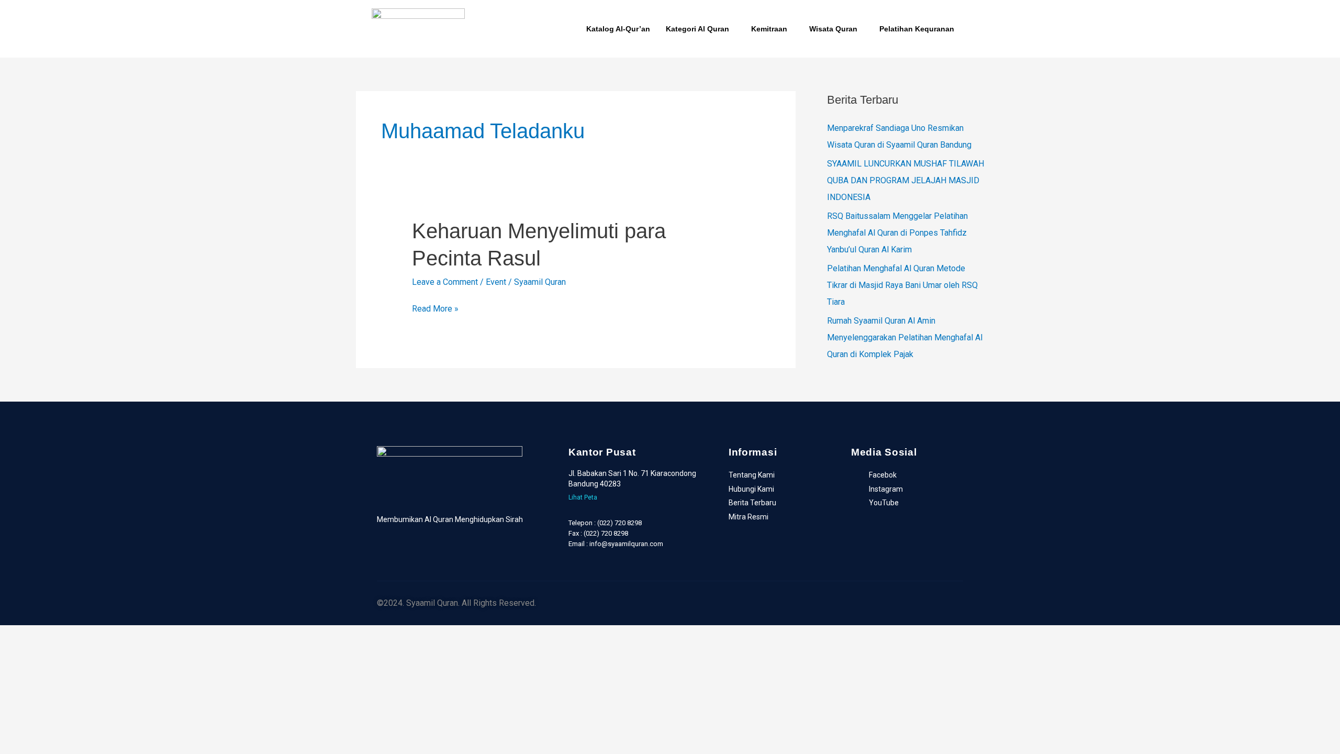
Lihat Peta (582, 497)
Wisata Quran (833, 29)
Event (496, 282)
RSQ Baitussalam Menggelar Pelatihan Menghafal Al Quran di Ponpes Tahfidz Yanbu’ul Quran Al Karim (897, 232)
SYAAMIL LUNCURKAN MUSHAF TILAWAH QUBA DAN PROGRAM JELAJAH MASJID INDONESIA (905, 180)
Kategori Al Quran (697, 29)
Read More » (435, 307)
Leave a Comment (445, 282)
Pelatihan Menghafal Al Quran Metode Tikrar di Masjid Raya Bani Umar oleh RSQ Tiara (902, 285)
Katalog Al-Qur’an (618, 29)
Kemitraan (769, 29)
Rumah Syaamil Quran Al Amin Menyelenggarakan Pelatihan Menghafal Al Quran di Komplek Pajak (904, 337)
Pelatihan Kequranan (916, 29)
